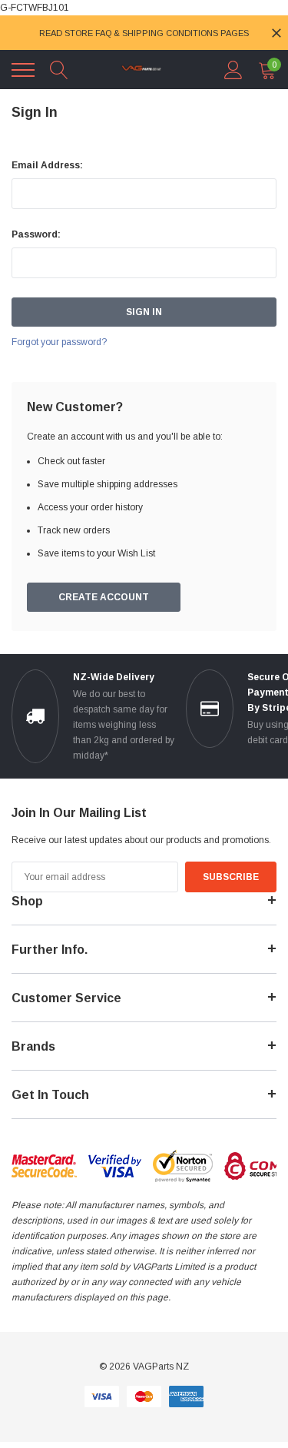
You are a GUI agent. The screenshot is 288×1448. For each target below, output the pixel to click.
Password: (36, 234)
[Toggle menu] (23, 69)
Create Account (103, 597)
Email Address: (47, 165)
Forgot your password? (59, 342)
